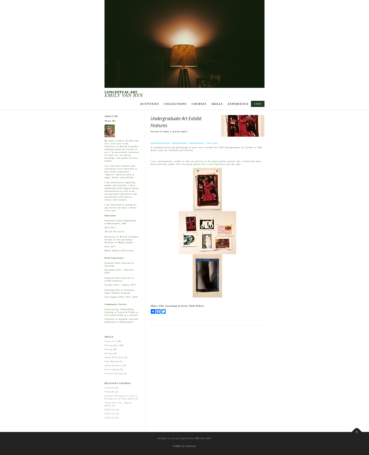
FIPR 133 (110, 414)
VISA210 (109, 388)
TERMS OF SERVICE (184, 446)
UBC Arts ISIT (203, 438)
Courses (199, 103)
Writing (109, 353)
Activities (149, 103)
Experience (238, 103)
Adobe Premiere (113, 365)
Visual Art (212, 143)
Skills (217, 103)
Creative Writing (114, 373)
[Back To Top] (357, 432)
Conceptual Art (121, 92)
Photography (179, 143)
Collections (175, 103)
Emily (184, 132)
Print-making (197, 143)
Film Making (111, 361)
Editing (109, 349)
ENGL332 (110, 410)
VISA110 (109, 418)
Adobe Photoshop (160, 143)
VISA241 (109, 392)
